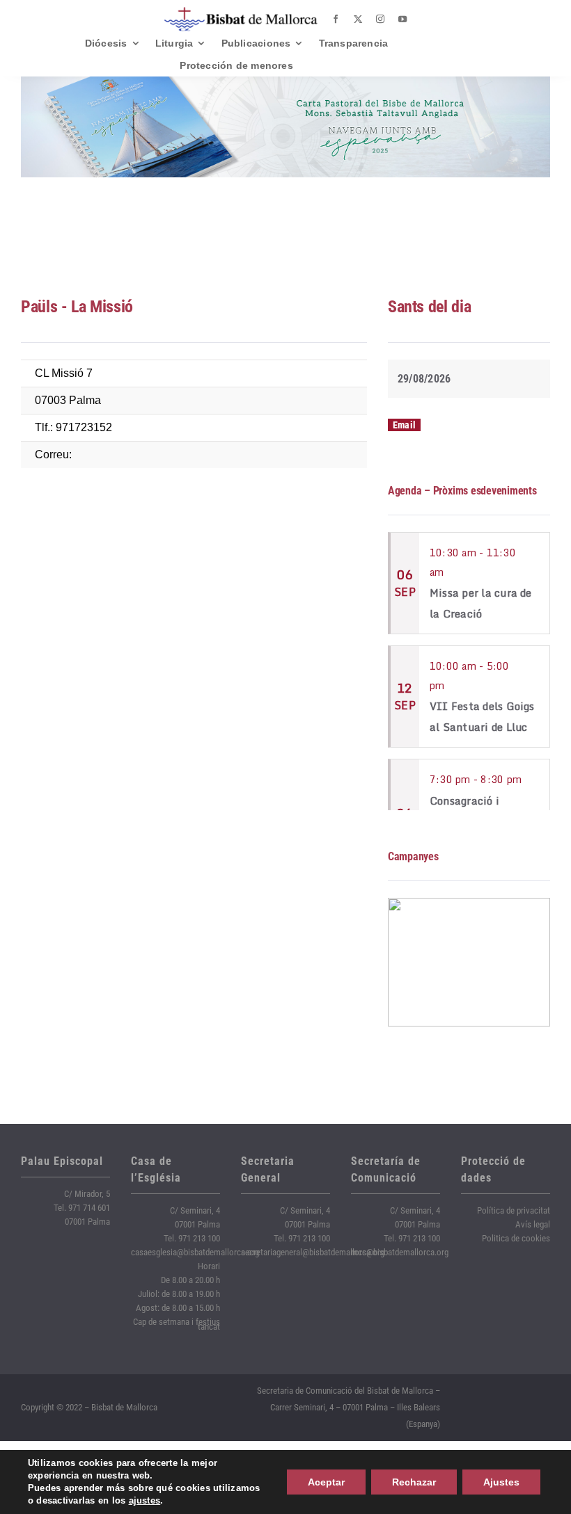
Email (404, 424)
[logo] (241, 12)
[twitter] (358, 19)
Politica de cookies (516, 1238)
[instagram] (380, 19)
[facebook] (335, 19)
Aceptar (326, 1482)
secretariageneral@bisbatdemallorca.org (312, 1252)
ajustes (145, 1500)
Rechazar (414, 1482)
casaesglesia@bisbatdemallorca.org (195, 1252)
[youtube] (402, 19)
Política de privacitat (513, 1210)
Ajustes (501, 1482)
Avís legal (532, 1224)
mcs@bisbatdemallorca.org (399, 1252)
